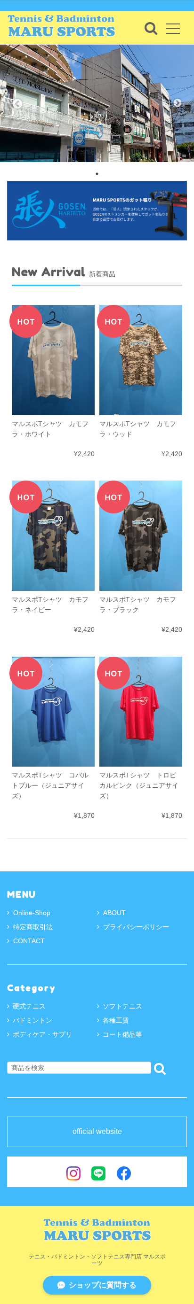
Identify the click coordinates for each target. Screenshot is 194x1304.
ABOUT (114, 912)
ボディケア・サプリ (42, 1034)
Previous (16, 103)
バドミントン (32, 1020)
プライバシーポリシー (136, 927)
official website (97, 1131)
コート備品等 (122, 1034)
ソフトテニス (122, 1006)
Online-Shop (31, 912)
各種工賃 (116, 1020)
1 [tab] (97, 174)
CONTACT (29, 941)
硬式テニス (29, 1006)
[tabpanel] (97, 103)
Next (177, 103)
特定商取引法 (33, 927)
